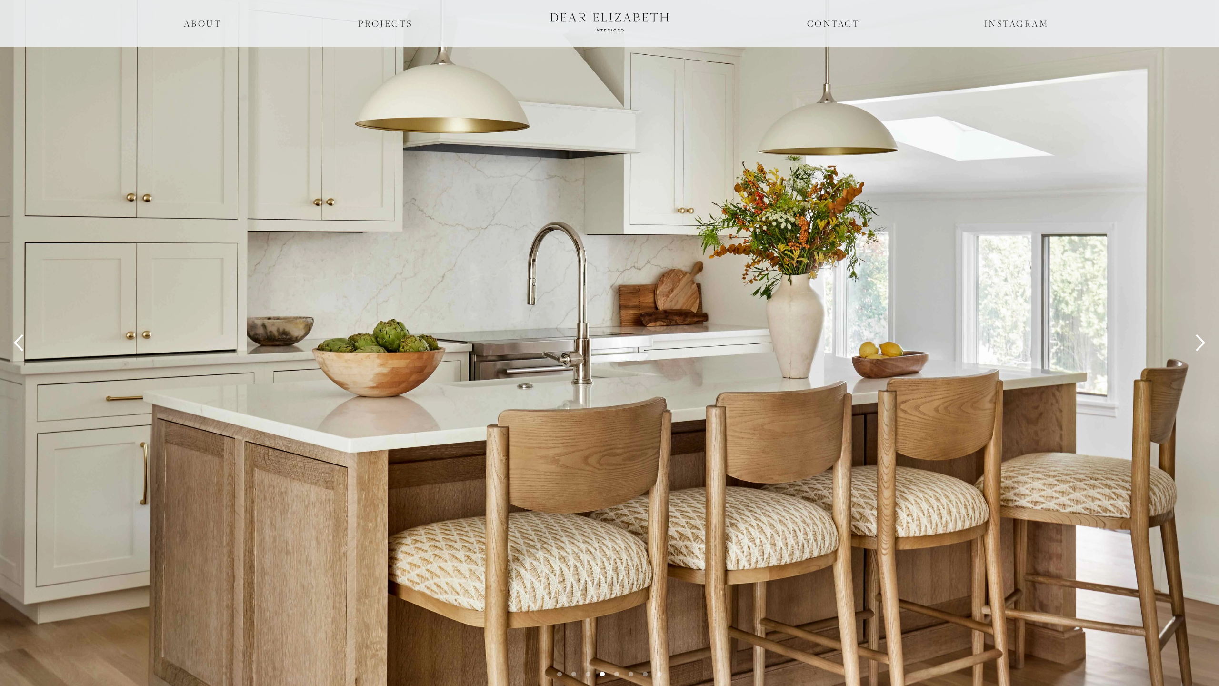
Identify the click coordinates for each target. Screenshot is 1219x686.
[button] (19, 343)
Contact (833, 23)
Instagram (1016, 23)
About (203, 23)
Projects (385, 23)
